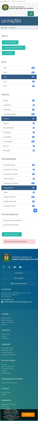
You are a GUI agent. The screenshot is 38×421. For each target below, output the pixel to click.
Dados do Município (6, 320)
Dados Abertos (5, 334)
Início (5, 28)
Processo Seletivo (6, 373)
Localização (19, 278)
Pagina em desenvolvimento (9, 383)
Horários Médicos (6, 392)
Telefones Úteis (5, 408)
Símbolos (4, 324)
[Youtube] (14, 267)
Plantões (3, 394)
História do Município (7, 322)
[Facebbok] (3, 267)
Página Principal (5, 318)
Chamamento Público (7, 368)
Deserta (9, 42)
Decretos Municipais (7, 352)
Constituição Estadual (7, 348)
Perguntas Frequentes (19, 283)
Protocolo (4, 364)
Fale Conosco (5, 406)
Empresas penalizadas (11, 225)
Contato (20, 273)
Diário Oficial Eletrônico (7, 366)
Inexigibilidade (13, 48)
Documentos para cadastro (12, 220)
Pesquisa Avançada (12, 234)
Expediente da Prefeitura (8, 404)
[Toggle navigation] (31, 13)
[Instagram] (9, 267)
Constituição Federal (7, 350)
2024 (8, 53)
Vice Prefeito (4, 338)
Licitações (4, 371)
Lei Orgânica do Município (8, 354)
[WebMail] (20, 267)
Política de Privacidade (12, 414)
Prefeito (3, 336)
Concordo (28, 414)
